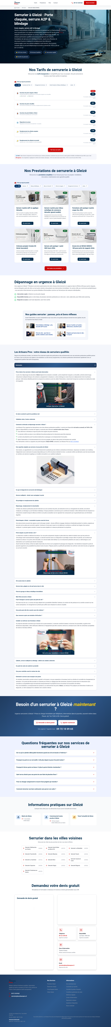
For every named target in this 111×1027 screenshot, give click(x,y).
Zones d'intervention (71, 997)
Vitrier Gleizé (50, 992)
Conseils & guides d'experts (73, 989)
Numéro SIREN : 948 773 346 (16, 1017)
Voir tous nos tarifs (55, 150)
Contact (55, 3)
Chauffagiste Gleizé (52, 989)
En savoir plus (26, 223)
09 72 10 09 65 (78, 3)
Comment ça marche (71, 986)
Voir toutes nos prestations (54, 268)
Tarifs (35, 3)
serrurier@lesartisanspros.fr (66, 965)
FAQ (50, 3)
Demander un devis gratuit (46, 722)
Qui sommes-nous (71, 984)
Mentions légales (70, 995)
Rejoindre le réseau (71, 1000)
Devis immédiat (90, 3)
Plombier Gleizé (51, 984)
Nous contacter (70, 1005)
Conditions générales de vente (74, 992)
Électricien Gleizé (51, 986)
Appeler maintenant (69, 722)
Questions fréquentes (72, 1003)
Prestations (43, 3)
